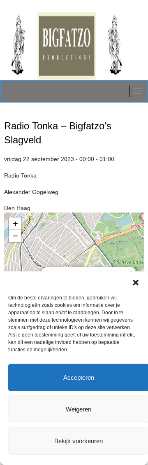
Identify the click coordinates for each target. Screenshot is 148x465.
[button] (136, 282)
